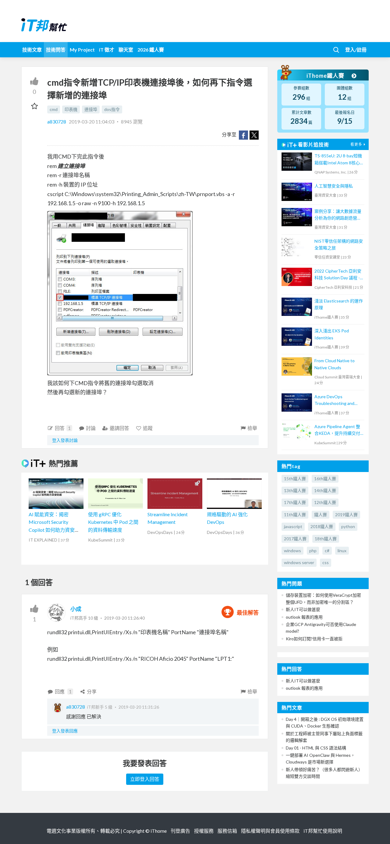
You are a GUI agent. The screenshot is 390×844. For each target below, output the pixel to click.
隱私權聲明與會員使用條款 (270, 831)
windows (292, 550)
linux (342, 550)
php (313, 550)
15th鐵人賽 (295, 478)
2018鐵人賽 (321, 526)
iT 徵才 (106, 49)
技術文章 (32, 49)
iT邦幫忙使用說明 (322, 831)
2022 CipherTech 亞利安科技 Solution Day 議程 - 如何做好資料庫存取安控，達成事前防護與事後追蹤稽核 (337, 274)
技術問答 (56, 49)
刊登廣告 (180, 831)
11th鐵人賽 (295, 514)
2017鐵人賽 (295, 538)
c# (327, 550)
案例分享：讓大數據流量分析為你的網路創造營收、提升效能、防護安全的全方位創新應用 (337, 215)
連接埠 (90, 109)
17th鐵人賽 (295, 502)
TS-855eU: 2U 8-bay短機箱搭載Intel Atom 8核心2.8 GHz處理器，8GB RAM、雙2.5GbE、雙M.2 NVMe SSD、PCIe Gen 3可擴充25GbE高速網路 (338, 159)
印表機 (71, 109)
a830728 (57, 121)
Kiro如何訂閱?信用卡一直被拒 (314, 638)
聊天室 (126, 49)
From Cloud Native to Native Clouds (334, 364)
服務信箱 (227, 831)
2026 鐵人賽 (150, 49)
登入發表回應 (65, 730)
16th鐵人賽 (325, 478)
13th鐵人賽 (295, 490)
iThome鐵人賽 (326, 75)
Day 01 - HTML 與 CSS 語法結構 (316, 747)
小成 (75, 609)
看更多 (356, 144)
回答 (63, 428)
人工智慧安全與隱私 (333, 185)
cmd (54, 109)
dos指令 (112, 109)
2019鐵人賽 (346, 514)
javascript (293, 526)
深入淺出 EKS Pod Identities (331, 334)
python (348, 526)
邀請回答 (119, 428)
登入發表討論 (65, 440)
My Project (82, 49)
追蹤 (148, 428)
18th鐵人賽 (326, 538)
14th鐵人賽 (325, 490)
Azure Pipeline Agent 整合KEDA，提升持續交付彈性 (337, 430)
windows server (299, 562)
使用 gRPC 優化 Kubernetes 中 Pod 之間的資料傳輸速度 (113, 522)
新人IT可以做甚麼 (303, 609)
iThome (159, 831)
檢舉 (252, 428)
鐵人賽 (320, 514)
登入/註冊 (356, 49)
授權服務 (204, 831)
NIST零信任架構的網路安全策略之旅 (338, 244)
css (325, 562)
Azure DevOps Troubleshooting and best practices (334, 400)
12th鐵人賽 (325, 502)
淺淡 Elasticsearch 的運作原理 (338, 304)
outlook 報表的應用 (304, 617)
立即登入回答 (144, 779)
